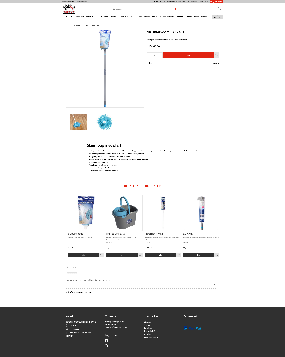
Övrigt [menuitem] (204, 17)
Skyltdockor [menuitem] (144, 17)
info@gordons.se (172, 1)
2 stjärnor (70, 273)
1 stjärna (68, 273)
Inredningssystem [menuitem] (94, 17)
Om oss (147, 325)
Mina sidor (147, 322)
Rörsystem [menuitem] (79, 17)
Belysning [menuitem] (156, 17)
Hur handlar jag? (149, 331)
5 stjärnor (76, 273)
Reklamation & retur (151, 337)
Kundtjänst (148, 328)
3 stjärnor (72, 273)
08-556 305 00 (158, 1)
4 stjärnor (74, 273)
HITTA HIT (69, 336)
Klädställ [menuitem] (67, 17)
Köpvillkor (147, 334)
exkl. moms (218, 1)
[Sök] (174, 9)
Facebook (106, 340)
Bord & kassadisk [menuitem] (111, 17)
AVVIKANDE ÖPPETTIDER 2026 (116, 327)
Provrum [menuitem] (124, 17)
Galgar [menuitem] (133, 17)
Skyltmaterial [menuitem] (169, 17)
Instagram (106, 345)
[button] (215, 9)
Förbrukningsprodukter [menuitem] (188, 17)
